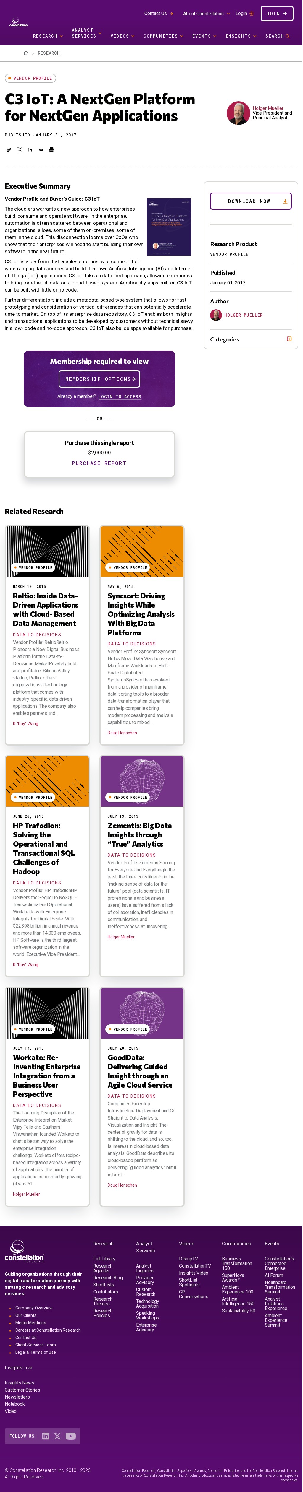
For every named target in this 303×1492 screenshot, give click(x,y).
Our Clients (25, 1334)
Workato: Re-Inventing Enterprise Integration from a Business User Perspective (47, 1076)
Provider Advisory (144, 1299)
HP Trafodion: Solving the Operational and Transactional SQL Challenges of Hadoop (44, 848)
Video (11, 1431)
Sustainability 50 (232, 1332)
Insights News (19, 1402)
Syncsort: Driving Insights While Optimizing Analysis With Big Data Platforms (141, 614)
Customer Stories (22, 1409)
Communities (161, 36)
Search (274, 36)
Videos (120, 36)
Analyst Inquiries (144, 1288)
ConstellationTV (193, 1285)
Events (201, 36)
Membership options (98, 378)
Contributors (105, 1311)
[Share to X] (19, 150)
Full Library (104, 1278)
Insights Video (192, 1292)
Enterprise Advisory (145, 1347)
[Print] (51, 150)
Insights (238, 36)
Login (241, 13)
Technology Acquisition (146, 1323)
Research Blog (108, 1297)
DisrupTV (186, 1278)
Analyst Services (84, 33)
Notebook (15, 1423)
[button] (9, 150)
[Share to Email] (41, 150)
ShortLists (103, 1304)
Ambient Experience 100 (235, 1309)
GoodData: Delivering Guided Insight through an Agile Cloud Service (140, 1071)
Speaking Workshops (146, 1335)
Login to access (120, 396)
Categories (220, 339)
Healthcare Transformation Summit (276, 1306)
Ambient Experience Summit (272, 1339)
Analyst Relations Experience (272, 1323)
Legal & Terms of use (35, 1371)
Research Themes (102, 1321)
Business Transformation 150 (234, 1283)
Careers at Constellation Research (48, 1349)
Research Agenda (102, 1288)
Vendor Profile (33, 78)
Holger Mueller (268, 108)
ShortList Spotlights (187, 1302)
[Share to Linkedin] (30, 150)
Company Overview (34, 1327)
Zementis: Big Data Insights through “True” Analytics (140, 834)
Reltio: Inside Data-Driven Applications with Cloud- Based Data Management (45, 609)
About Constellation (203, 14)
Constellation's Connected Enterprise (276, 1283)
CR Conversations (191, 1314)
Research (45, 36)
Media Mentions (30, 1342)
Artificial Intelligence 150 (235, 1321)
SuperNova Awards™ (230, 1297)
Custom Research (144, 1311)
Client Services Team (35, 1364)
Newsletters (17, 1416)
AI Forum (270, 1295)
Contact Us (155, 13)
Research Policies (102, 1332)
